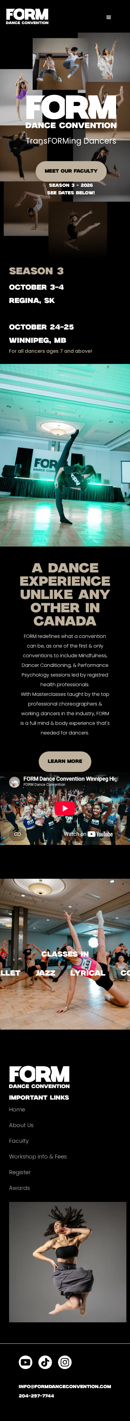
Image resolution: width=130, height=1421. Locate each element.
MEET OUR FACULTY (71, 171)
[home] (27, 16)
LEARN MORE (65, 761)
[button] (109, 17)
